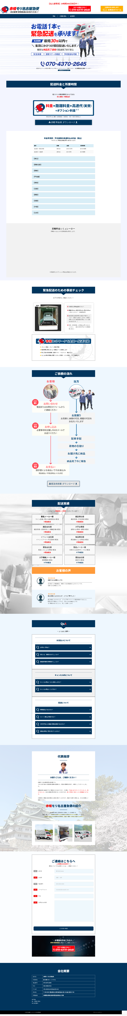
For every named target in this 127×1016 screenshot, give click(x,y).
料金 (34, 999)
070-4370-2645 (47, 982)
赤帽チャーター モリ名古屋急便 (34, 1012)
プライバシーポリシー (97, 1012)
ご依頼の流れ (36, 1001)
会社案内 (35, 1003)
